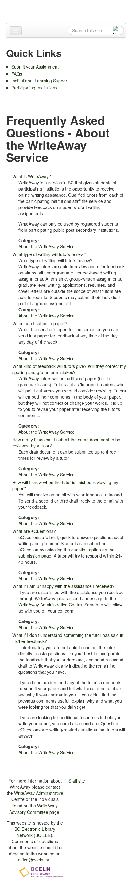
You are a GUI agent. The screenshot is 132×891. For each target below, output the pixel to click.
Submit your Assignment (35, 67)
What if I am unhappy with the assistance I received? (63, 586)
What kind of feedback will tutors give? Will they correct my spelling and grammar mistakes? (69, 369)
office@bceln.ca (33, 860)
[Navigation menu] (16, 30)
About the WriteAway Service (46, 246)
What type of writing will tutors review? (49, 254)
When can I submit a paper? (39, 323)
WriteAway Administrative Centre (50, 604)
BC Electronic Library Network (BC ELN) (34, 832)
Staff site (76, 781)
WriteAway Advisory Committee (33, 808)
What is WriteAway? (31, 176)
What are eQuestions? (34, 531)
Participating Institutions (34, 88)
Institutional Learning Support (39, 80)
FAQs (16, 74)
